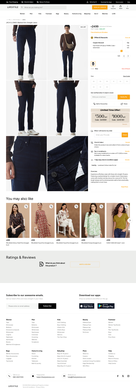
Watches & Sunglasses (13, 344)
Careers (85, 356)
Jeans (23, 19)
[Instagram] (128, 376)
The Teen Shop (62, 337)
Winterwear (9, 332)
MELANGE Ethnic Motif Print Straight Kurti (17, 244)
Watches (34, 339)
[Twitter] (123, 376)
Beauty (8, 342)
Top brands (9, 361)
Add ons (59, 335)
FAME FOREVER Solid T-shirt (115, 243)
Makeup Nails (87, 330)
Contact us (111, 354)
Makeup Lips (87, 327)
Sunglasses (35, 342)
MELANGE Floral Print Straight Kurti (67, 243)
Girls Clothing (61, 322)
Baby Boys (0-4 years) (64, 366)
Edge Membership (88, 363)
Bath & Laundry (36, 363)
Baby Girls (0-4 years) (64, 356)
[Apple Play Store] (86, 306)
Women (110, 322)
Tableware (35, 361)
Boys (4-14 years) (62, 354)
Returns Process (113, 358)
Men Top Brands (113, 330)
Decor (34, 354)
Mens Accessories (12, 356)
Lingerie (8, 335)
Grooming (35, 337)
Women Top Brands (114, 325)
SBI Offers (86, 366)
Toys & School (61, 363)
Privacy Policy (40, 387)
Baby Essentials (62, 361)
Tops (7, 322)
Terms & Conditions (29, 387)
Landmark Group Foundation (91, 361)
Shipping (111, 356)
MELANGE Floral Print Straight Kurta (42, 243)
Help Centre (112, 363)
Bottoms (8, 327)
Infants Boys (61, 330)
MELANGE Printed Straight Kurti (91, 243)
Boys (109, 332)
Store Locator (87, 358)
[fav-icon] (113, 7)
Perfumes (86, 332)
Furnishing (35, 356)
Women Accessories (12, 354)
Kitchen (34, 358)
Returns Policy (112, 361)
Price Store (111, 337)
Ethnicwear (9, 325)
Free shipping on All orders (99, 32)
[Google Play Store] (106, 306)
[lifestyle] (12, 7)
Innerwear (35, 335)
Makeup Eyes (87, 322)
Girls (109, 335)
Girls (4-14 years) (62, 358)
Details (124, 124)
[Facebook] (117, 376)
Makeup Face (87, 325)
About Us (86, 354)
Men (9, 19)
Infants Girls (61, 327)
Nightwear (9, 337)
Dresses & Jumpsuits (12, 330)
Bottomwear (16, 19)
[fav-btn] (26, 206)
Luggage (8, 358)
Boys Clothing (61, 325)
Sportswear (9, 339)
